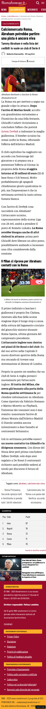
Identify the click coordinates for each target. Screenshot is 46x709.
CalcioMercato (17, 9)
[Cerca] (38, 3)
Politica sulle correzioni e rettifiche (22, 674)
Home (3, 16)
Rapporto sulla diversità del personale (23, 689)
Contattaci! (8, 623)
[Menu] (43, 3)
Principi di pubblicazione (17, 651)
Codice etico (12, 679)
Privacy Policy (13, 636)
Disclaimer (11, 641)
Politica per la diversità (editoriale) (21, 684)
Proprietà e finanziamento (18, 669)
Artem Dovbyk (9, 131)
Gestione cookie (41, 707)
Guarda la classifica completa (35, 550)
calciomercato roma (36, 483)
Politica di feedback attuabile (19, 656)
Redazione (11, 646)
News (4, 9)
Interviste (32, 9)
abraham (22, 483)
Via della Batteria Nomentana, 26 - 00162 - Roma (22, 705)
